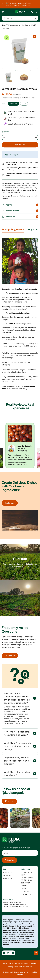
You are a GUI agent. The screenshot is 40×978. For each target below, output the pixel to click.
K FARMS (24, 886)
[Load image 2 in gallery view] (24, 77)
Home (3, 25)
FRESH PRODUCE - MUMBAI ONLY (27, 879)
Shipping (16, 98)
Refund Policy (8, 963)
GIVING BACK (26, 891)
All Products (11, 25)
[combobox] (20, 18)
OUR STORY (7, 873)
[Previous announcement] (2, 4)
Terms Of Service (30, 963)
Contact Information (25, 967)
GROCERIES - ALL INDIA (27, 874)
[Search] (4, 18)
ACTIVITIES (7, 875)
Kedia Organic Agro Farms (18, 972)
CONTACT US (26, 894)
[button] (2, 12)
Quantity (5, 132)
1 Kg (24, 103)
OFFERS (24, 888)
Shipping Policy (12, 967)
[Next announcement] (35, 4)
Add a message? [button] (12, 155)
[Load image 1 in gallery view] (9, 77)
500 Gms (13, 103)
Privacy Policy (18, 963)
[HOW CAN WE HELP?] (32, 12)
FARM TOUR (7, 878)
